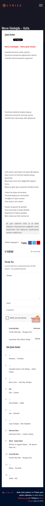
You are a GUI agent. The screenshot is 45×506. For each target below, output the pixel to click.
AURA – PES (13, 478)
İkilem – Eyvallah (15, 468)
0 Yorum (9, 251)
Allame (11, 441)
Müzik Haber (37, 339)
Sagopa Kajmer (18, 441)
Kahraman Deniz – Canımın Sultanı (21, 434)
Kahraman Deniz (14, 430)
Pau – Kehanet (14, 413)
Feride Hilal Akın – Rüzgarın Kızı (20, 332)
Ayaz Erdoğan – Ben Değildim (20, 424)
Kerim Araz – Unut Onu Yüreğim (20, 382)
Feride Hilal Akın (14, 328)
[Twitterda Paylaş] (34, 243)
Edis (10, 389)
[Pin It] (38, 243)
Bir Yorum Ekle (35, 251)
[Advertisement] (22, 84)
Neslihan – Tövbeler (16, 359)
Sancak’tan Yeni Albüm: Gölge (19, 339)
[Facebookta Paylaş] (30, 243)
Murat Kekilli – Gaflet (16, 403)
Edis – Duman (14, 392)
